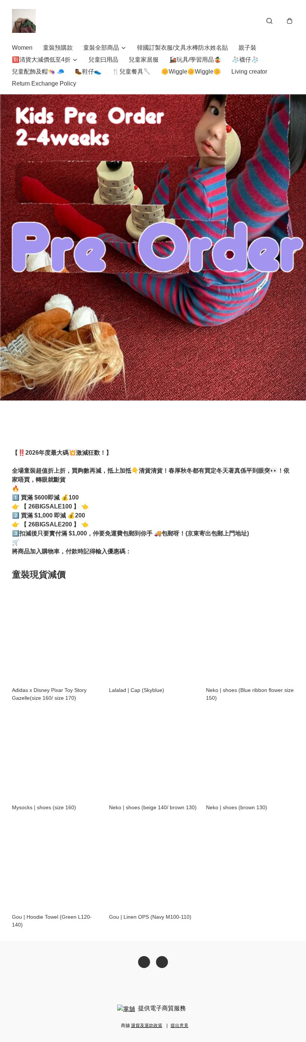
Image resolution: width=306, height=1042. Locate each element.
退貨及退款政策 (146, 1025)
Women (22, 47)
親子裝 (247, 47)
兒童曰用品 (103, 59)
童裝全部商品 (101, 47)
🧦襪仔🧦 (245, 59)
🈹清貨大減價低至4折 (41, 59)
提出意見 (179, 1025)
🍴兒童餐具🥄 (131, 71)
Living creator (249, 71)
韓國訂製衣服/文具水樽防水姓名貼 (182, 47)
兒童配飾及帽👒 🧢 (38, 71)
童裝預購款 (58, 47)
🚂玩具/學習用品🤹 (195, 59)
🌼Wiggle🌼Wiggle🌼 (191, 71)
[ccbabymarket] (24, 21)
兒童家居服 (144, 59)
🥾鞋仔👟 (88, 71)
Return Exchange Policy (44, 83)
